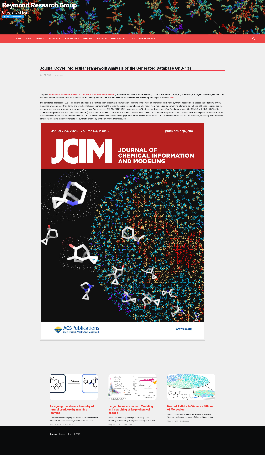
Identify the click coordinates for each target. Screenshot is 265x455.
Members (87, 38)
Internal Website (147, 38)
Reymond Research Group (61, 434)
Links (132, 38)
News (18, 38)
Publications (54, 38)
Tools (28, 38)
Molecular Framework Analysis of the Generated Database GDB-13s (81, 94)
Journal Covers (72, 38)
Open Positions (118, 38)
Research (39, 38)
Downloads (101, 38)
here (172, 98)
